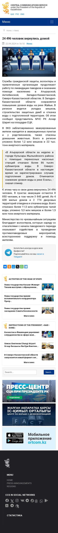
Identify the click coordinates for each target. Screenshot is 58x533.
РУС (17, 14)
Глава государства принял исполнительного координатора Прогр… (20, 298)
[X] (17, 266)
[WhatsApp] (21, 266)
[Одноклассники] (9, 266)
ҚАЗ (12, 14)
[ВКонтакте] (5, 266)
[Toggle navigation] (52, 22)
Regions (11, 486)
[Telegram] (26, 266)
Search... (49, 372)
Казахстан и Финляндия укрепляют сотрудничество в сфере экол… (21, 333)
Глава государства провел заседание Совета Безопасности (20, 309)
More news (29, 316)
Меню (6, 21)
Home (10, 480)
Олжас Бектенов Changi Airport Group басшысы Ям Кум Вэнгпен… (21, 344)
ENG (22, 14)
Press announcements (19, 483)
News (29, 43)
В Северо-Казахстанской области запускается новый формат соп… (21, 356)
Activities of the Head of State (25, 279)
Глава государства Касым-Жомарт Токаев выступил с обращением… (21, 285)
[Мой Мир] (13, 266)
